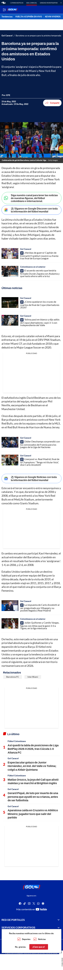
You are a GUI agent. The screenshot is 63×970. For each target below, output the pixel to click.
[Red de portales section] (58, 919)
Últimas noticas (16, 3)
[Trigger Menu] (4, 9)
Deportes (26, 939)
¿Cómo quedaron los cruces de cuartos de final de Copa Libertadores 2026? (39, 304)
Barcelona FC (12, 677)
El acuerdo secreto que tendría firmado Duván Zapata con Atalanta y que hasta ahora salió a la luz (39, 273)
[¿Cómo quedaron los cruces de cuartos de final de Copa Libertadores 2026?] (10, 302)
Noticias (42, 939)
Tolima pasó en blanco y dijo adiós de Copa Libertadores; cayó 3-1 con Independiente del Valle (39, 322)
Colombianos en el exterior (32, 267)
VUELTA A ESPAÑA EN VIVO (28, 16)
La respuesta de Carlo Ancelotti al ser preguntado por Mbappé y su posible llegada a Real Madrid (39, 607)
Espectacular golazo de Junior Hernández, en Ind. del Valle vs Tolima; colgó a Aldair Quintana (32, 766)
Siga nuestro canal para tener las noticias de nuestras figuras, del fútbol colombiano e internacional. (34, 198)
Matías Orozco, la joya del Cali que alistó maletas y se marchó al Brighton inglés (33, 781)
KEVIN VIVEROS (53, 16)
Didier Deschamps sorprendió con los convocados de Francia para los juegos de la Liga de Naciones (40, 444)
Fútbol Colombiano (17, 741)
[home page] (4, 3)
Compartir (54, 103)
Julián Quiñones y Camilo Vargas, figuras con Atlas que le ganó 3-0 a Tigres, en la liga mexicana (39, 625)
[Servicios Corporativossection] (58, 927)
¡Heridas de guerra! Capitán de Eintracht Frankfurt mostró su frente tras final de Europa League (39, 255)
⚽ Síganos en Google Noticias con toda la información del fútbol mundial (34, 478)
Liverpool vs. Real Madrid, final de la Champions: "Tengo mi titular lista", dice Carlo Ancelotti (39, 462)
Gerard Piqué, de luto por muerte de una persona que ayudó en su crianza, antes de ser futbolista (33, 796)
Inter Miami (33, 677)
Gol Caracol (31, 3)
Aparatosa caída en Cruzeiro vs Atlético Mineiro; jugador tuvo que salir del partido (33, 813)
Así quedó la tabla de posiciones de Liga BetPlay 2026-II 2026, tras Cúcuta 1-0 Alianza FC (33, 749)
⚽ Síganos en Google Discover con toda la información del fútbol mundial (34, 210)
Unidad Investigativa (49, 3)
